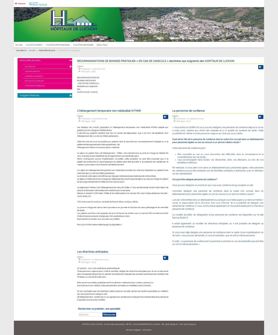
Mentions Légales (133, 330)
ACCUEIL (19, 45)
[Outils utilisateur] (260, 67)
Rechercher (110, 314)
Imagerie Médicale (29, 95)
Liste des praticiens (32, 71)
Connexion (146, 330)
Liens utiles (101, 45)
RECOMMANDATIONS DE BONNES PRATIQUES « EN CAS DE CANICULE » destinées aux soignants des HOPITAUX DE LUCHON (155, 60)
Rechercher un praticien (34, 81)
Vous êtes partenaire (83, 45)
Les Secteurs (30, 66)
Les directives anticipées (92, 251)
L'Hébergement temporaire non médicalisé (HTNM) (109, 110)
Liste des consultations (34, 76)
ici (121, 225)
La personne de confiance (188, 110)
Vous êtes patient (34, 45)
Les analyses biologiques (35, 86)
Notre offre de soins (30, 60)
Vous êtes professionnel (58, 45)
